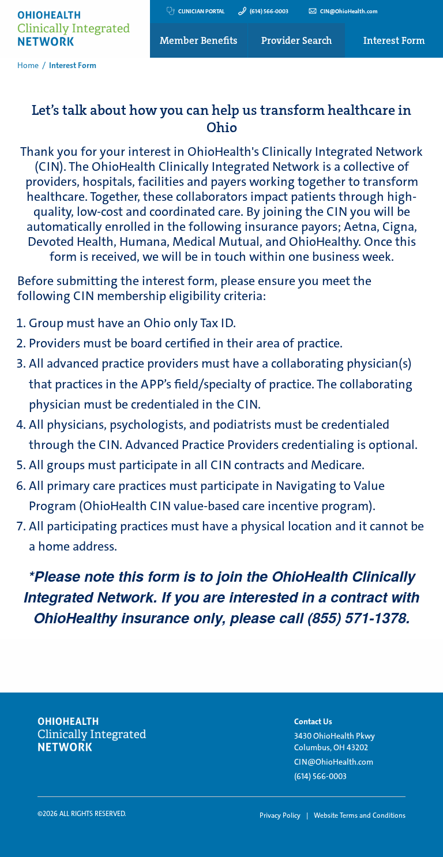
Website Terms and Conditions (360, 815)
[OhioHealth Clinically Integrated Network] (93, 735)
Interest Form (394, 40)
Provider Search (296, 40)
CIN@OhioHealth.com (333, 762)
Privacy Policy (280, 815)
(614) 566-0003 (320, 776)
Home (28, 65)
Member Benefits (199, 40)
